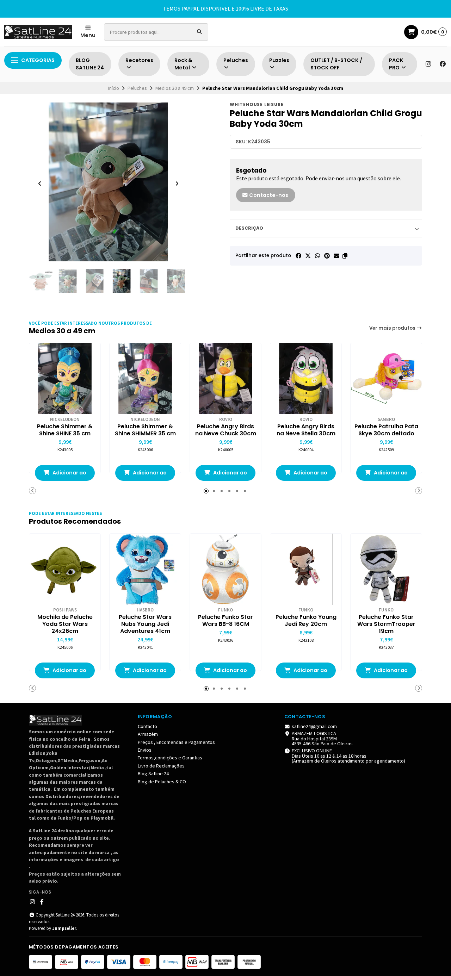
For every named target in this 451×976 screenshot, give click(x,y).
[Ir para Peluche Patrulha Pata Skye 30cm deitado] (386, 378)
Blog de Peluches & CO (162, 781)
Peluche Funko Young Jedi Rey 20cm (306, 621)
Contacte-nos (268, 195)
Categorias (38, 60)
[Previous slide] (40, 183)
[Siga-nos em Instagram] (428, 64)
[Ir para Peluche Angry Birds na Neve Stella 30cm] (305, 378)
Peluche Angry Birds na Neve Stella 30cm (306, 430)
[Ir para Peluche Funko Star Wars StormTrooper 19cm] (386, 569)
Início (113, 88)
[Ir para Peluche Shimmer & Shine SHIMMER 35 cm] (145, 378)
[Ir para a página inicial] (38, 32)
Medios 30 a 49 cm (174, 88)
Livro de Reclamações (161, 765)
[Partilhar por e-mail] (336, 256)
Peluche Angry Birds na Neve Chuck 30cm (225, 430)
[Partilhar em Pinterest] (326, 256)
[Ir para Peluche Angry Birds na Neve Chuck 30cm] (225, 378)
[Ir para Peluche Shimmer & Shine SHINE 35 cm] (64, 378)
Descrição (249, 228)
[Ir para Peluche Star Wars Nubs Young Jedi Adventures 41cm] (145, 569)
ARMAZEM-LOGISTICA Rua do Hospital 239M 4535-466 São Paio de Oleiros (322, 738)
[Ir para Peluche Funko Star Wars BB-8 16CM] (225, 569)
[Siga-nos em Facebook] (443, 64)
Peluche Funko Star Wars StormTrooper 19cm (386, 624)
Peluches (235, 60)
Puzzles (279, 60)
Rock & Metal (183, 64)
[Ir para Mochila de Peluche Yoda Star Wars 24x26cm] (64, 569)
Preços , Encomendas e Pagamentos (176, 742)
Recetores (139, 60)
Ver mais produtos (392, 328)
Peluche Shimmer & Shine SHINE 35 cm (65, 430)
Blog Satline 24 (153, 773)
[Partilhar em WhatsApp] (317, 256)
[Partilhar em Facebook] (298, 256)
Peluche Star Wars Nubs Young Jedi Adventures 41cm (145, 624)
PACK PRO (396, 64)
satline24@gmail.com (314, 726)
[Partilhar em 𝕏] (307, 256)
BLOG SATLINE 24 (90, 64)
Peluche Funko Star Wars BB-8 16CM (225, 621)
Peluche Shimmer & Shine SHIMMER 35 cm (145, 430)
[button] (344, 256)
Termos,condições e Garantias (170, 757)
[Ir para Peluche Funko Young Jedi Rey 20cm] (305, 569)
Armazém (148, 734)
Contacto (147, 726)
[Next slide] (177, 183)
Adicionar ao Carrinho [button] (68, 475)
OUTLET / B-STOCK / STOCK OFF (336, 64)
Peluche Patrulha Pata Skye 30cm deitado (386, 430)
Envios (145, 749)
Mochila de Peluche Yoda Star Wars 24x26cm (65, 624)
